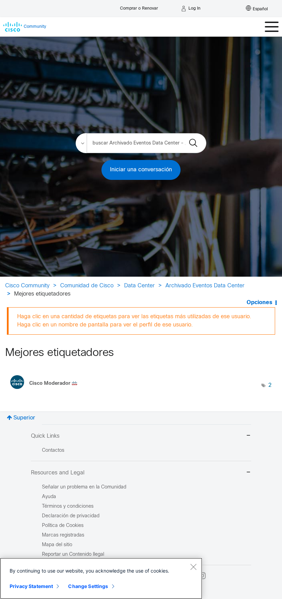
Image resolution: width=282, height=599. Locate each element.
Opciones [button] (259, 302)
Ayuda (49, 497)
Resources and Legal (58, 472)
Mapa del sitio (57, 545)
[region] (101, 578)
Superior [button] (24, 418)
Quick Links (45, 436)
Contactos (53, 450)
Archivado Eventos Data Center (205, 285)
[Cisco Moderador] (46, 390)
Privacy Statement (31, 586)
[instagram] (202, 575)
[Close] (193, 566)
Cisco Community (27, 285)
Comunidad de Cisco (86, 285)
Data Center (139, 285)
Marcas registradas (63, 535)
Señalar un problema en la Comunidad (84, 487)
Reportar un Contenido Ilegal (73, 554)
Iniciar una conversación (141, 169)
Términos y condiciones (68, 506)
